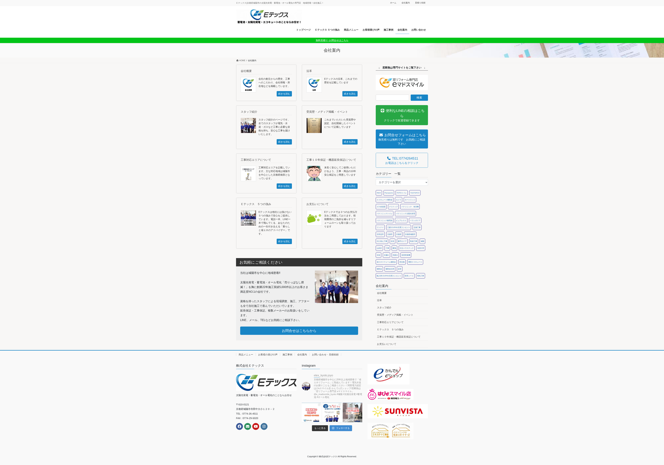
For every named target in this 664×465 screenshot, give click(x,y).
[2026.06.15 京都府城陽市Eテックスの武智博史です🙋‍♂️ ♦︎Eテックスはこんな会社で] (352, 412)
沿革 (379, 300)
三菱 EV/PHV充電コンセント (398, 227)
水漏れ (386, 255)
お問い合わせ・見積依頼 (325, 354)
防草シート (409, 276)
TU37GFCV (414, 193)
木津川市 (420, 248)
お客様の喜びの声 (268, 354)
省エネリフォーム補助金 (386, 262)
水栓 (378, 255)
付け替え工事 (382, 241)
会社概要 (382, 293)
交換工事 (417, 227)
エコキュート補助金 (384, 200)
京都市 (390, 234)
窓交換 (402, 262)
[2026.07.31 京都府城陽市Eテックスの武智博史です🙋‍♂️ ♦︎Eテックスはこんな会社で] (311, 412)
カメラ (398, 200)
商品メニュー (246, 354)
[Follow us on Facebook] (239, 426)
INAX (379, 193)
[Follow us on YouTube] (255, 426)
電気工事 (420, 276)
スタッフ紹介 (384, 307)
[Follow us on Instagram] (264, 426)
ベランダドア (415, 220)
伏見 (392, 241)
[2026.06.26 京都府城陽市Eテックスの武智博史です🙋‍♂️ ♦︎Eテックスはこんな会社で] (332, 412)
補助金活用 (390, 269)
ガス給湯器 (381, 207)
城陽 (422, 241)
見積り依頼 (420, 3)
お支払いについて (386, 344)
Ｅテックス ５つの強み (390, 329)
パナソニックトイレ (384, 214)
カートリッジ (410, 200)
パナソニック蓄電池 (384, 220)
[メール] (247, 426)
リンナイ (380, 227)
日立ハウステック (407, 248)
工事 (387, 248)
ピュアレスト (401, 220)
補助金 (379, 269)
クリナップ (393, 207)
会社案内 (406, 3)
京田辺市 (380, 234)
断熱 (394, 248)
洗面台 (395, 255)
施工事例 (287, 354)
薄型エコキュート (415, 262)
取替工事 (413, 241)
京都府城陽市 (410, 234)
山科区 (379, 248)
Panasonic (389, 193)
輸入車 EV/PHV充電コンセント (389, 276)
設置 (399, 269)
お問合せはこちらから (299, 331)
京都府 (398, 234)
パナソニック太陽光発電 (405, 214)
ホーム (393, 3)
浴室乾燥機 (406, 255)
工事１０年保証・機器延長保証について (399, 336)
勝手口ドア (402, 241)
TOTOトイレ (402, 193)
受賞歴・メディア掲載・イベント (395, 314)
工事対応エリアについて (390, 322)
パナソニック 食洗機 (410, 207)
